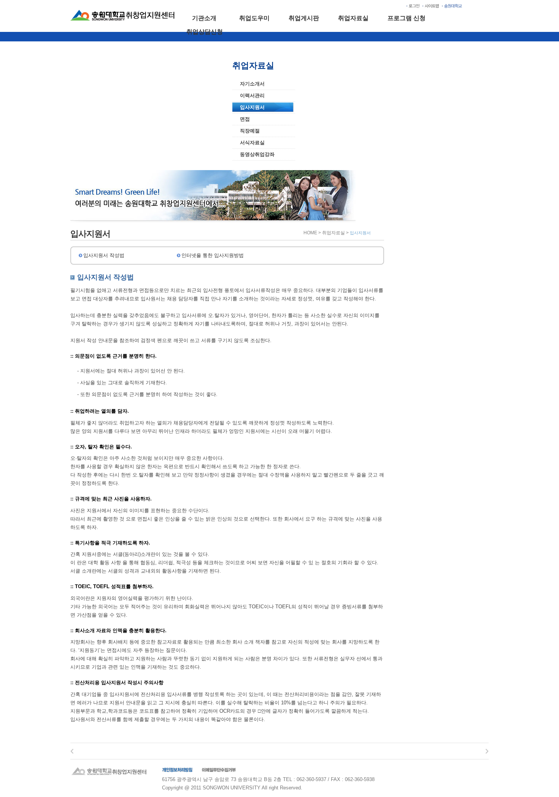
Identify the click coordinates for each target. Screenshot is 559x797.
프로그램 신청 (406, 18)
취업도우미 (254, 18)
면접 (245, 119)
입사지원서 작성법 (103, 255)
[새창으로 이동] (452, 5)
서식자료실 (252, 142)
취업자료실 (353, 18)
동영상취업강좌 (257, 154)
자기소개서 (252, 84)
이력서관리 (252, 95)
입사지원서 (252, 107)
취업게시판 (304, 18)
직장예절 (250, 131)
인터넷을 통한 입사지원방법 (212, 255)
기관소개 (204, 18)
